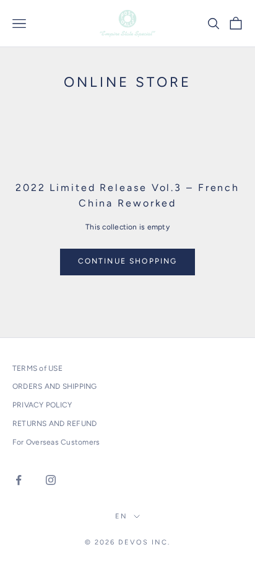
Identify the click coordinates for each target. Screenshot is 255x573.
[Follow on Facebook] (18, 480)
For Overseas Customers (56, 442)
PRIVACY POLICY (42, 405)
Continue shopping (128, 261)
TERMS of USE (37, 368)
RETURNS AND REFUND (54, 423)
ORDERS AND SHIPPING (54, 386)
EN (121, 516)
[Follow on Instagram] (51, 480)
